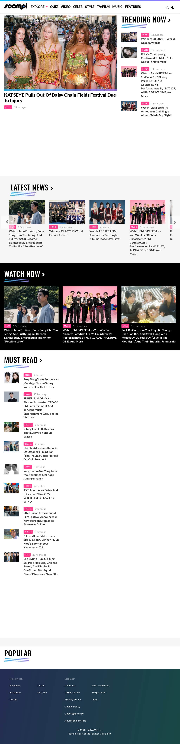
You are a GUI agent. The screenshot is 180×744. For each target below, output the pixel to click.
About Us (70, 685)
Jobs (94, 699)
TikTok (40, 685)
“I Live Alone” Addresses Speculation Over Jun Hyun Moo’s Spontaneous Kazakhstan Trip (41, 541)
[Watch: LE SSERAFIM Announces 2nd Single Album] (107, 212)
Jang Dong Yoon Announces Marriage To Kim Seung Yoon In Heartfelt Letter (41, 382)
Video (66, 7)
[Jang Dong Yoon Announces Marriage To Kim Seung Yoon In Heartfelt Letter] (11, 377)
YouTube (42, 692)
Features (133, 7)
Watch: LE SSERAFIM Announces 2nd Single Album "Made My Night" (156, 111)
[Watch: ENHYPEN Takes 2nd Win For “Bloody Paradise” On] (147, 212)
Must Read (21, 359)
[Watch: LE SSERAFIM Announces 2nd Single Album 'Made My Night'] (129, 106)
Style (89, 7)
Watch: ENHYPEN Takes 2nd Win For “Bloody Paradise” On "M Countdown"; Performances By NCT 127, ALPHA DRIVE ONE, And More (158, 85)
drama (28, 425)
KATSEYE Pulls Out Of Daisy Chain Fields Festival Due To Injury (60, 97)
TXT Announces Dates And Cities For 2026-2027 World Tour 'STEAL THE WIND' (41, 495)
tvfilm (28, 532)
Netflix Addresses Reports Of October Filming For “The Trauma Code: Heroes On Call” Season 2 (41, 453)
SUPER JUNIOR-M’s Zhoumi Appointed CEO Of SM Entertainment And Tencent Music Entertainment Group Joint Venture (41, 408)
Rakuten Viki (97, 733)
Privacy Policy (73, 699)
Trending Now (143, 19)
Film (7, 326)
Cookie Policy (72, 706)
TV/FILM (103, 7)
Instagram (15, 692)
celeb (27, 375)
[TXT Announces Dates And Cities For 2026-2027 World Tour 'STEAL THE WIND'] (11, 488)
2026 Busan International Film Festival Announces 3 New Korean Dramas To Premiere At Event (40, 518)
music (28, 486)
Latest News (29, 187)
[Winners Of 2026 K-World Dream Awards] (129, 37)
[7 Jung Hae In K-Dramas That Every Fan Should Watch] (11, 427)
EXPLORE (37, 7)
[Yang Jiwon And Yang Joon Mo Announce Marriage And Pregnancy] (11, 469)
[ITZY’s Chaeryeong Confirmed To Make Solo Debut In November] (129, 52)
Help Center (99, 692)
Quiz (54, 7)
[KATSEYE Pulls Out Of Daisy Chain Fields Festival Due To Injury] (60, 53)
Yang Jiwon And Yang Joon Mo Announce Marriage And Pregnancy (40, 474)
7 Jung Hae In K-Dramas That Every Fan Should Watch (39, 432)
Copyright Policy (74, 713)
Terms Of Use (72, 692)
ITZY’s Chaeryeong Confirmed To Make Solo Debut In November (156, 57)
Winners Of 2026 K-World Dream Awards (158, 40)
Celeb (78, 7)
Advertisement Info (75, 720)
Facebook (14, 685)
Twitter (13, 699)
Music (117, 7)
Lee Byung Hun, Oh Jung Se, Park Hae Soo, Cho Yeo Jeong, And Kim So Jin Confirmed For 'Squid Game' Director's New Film (41, 566)
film (27, 555)
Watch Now (22, 273)
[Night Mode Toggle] (173, 7)
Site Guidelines (100, 685)
